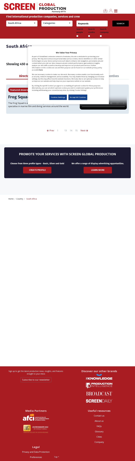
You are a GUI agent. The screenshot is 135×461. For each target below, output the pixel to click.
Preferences (36, 457)
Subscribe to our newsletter (36, 379)
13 (65, 130)
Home (11, 199)
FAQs (99, 426)
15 (76, 130)
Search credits (91, 30)
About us (99, 421)
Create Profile (37, 170)
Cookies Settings (58, 97)
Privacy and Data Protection (36, 451)
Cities (99, 436)
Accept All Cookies (78, 97)
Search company (104, 30)
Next (83, 130)
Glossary (99, 431)
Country (19, 199)
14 (71, 130)
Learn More (97, 170)
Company (99, 442)
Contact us (99, 415)
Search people (79, 30)
